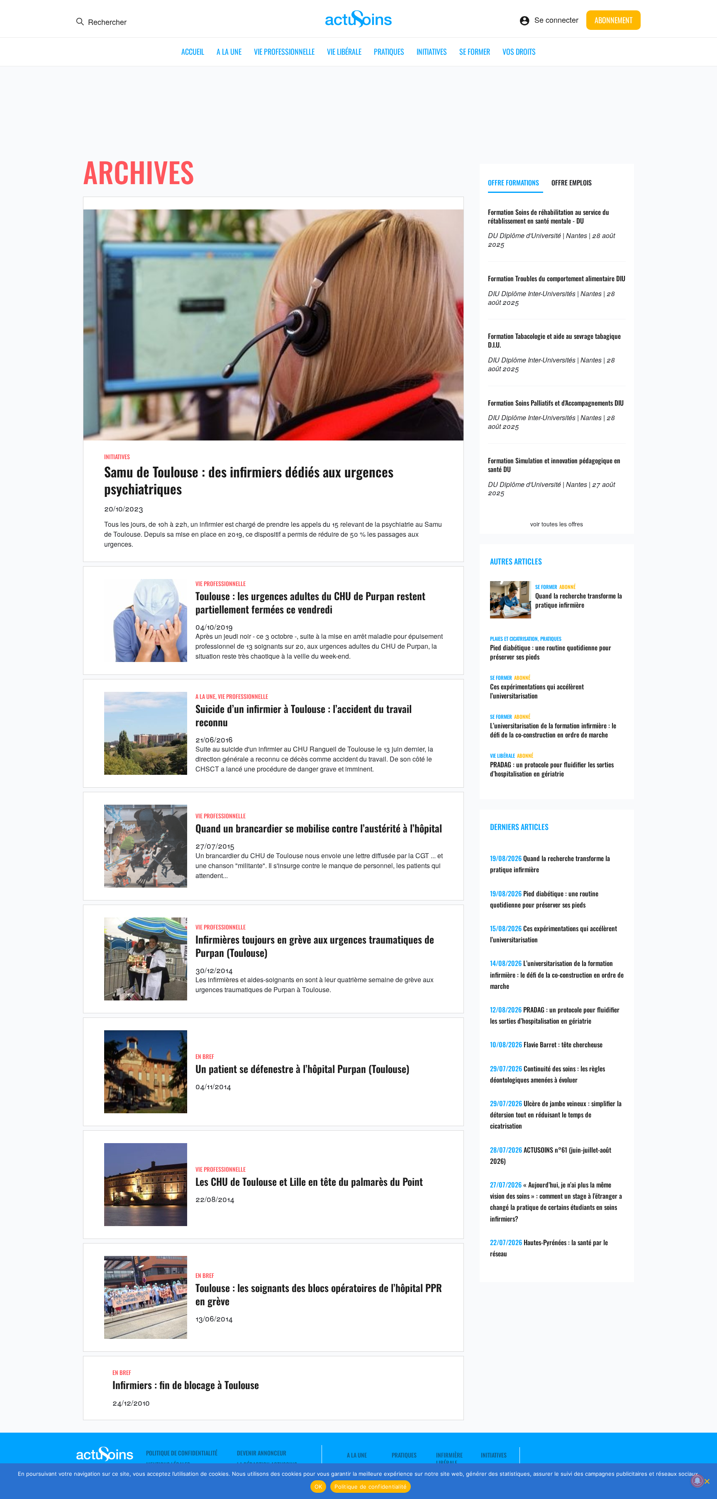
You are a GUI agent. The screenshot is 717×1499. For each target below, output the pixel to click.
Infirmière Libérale (449, 1458)
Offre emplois (571, 182)
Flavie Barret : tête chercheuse (563, 1044)
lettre (363, 855)
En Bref (204, 1056)
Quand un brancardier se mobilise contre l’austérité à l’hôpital (318, 827)
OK (318, 1486)
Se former (474, 51)
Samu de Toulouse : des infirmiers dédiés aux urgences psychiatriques (248, 480)
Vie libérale (344, 51)
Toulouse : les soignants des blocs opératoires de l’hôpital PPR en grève (318, 1294)
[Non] (706, 1481)
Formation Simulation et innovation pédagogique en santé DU (554, 464)
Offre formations (513, 182)
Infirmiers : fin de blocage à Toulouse (185, 1384)
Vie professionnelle (284, 51)
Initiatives (432, 51)
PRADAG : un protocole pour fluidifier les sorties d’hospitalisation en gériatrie (552, 769)
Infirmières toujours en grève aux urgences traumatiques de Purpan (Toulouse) (314, 945)
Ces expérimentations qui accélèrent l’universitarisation (537, 691)
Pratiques (389, 51)
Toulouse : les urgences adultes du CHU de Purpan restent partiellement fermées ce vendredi (310, 602)
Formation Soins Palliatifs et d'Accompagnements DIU (556, 403)
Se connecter (556, 19)
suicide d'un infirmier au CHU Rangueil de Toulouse (299, 749)
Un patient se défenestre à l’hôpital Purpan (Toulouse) (302, 1068)
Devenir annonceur (261, 1453)
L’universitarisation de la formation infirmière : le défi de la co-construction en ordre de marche (553, 730)
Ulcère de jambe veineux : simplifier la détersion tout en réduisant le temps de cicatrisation (556, 1114)
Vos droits (519, 51)
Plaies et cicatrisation (514, 638)
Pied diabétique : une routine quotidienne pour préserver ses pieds (550, 652)
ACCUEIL (192, 51)
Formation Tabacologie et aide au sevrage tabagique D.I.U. (554, 340)
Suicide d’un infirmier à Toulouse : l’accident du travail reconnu (303, 715)
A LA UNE (229, 51)
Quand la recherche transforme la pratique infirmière (578, 600)
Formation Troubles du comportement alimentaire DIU (556, 278)
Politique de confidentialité (181, 1453)
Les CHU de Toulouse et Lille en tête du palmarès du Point (309, 1181)
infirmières (223, 979)
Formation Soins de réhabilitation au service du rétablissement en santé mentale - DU (548, 216)
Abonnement (613, 20)
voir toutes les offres (556, 524)
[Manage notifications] (697, 1480)
